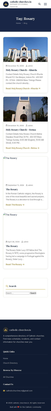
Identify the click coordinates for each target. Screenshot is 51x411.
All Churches (8, 377)
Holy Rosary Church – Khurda (21, 70)
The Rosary (12, 189)
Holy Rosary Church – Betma (21, 129)
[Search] (39, 4)
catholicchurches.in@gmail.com (19, 391)
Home (18, 23)
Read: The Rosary (14, 205)
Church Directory (10, 363)
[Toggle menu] (45, 4)
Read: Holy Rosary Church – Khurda (22, 89)
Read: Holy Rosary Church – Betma (21, 148)
